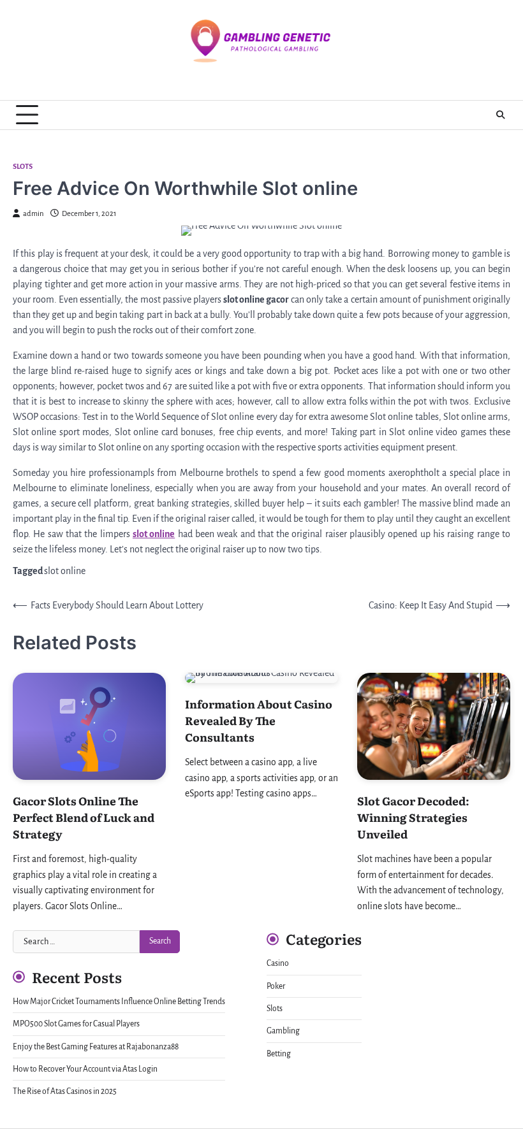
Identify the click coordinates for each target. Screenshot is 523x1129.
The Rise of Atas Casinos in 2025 (65, 1091)
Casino (278, 963)
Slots (23, 166)
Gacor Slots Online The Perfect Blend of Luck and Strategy (83, 817)
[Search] (500, 114)
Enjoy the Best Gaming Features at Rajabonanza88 (96, 1046)
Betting (279, 1053)
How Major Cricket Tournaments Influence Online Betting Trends (119, 1001)
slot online (64, 571)
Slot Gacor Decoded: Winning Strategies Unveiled (413, 817)
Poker (276, 986)
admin (33, 214)
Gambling (283, 1030)
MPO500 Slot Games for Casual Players (76, 1023)
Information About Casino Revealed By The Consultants (258, 720)
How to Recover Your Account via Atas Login (85, 1069)
